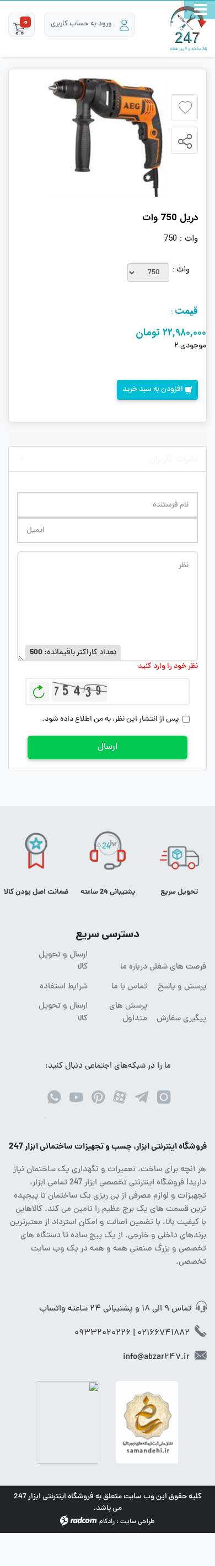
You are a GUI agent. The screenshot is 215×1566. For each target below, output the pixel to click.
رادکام (107, 1522)
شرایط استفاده (64, 987)
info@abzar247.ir (156, 1357)
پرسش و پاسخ (182, 987)
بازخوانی (39, 688)
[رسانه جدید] (105, 137)
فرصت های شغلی (177, 967)
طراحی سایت (137, 1522)
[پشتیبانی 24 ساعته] (108, 854)
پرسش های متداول (128, 1013)
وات (183, 269)
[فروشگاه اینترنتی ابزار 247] (188, 29)
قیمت (186, 311)
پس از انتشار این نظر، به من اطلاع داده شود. (110, 719)
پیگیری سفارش (181, 1019)
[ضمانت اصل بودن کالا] (36, 854)
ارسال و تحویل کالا (63, 961)
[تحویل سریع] (179, 854)
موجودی (193, 346)
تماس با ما (129, 987)
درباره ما (133, 967)
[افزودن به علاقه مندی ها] (185, 108)
